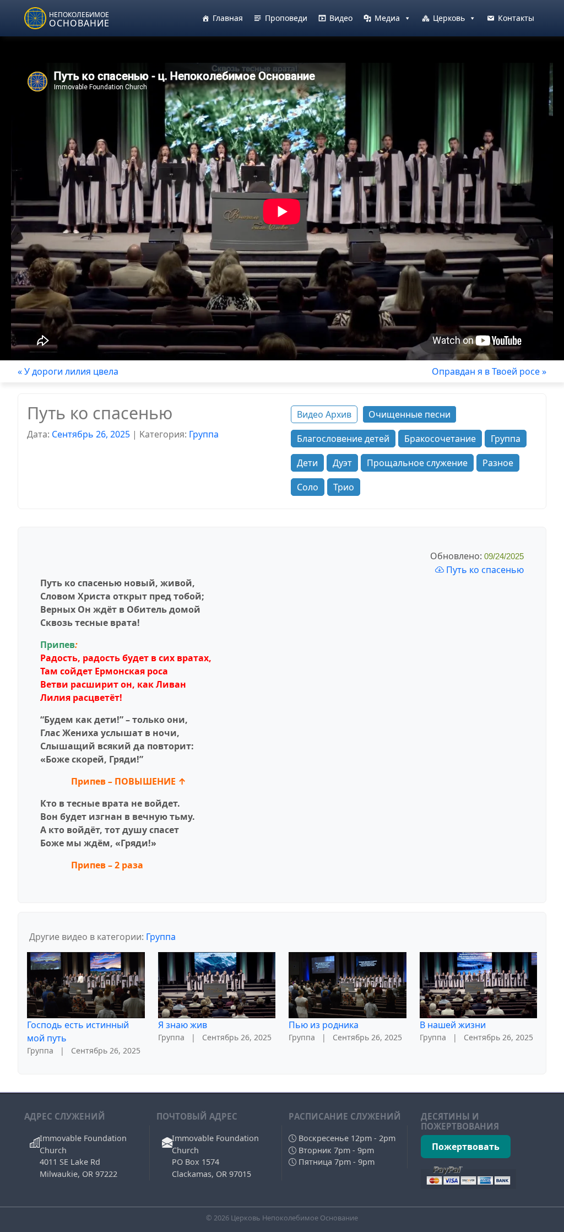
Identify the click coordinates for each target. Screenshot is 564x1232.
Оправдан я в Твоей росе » (489, 371)
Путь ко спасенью (484, 570)
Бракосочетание (440, 439)
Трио (343, 487)
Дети (307, 463)
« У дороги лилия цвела (68, 371)
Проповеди (286, 18)
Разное (497, 463)
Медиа (387, 18)
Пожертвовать (466, 1147)
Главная (228, 18)
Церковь (449, 18)
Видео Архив (324, 414)
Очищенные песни (409, 414)
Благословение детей (343, 439)
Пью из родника (324, 1025)
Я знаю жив (182, 1025)
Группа (204, 434)
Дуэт (342, 463)
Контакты (516, 18)
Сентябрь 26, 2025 (91, 434)
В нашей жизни (453, 1025)
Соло (307, 487)
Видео (340, 18)
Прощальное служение (417, 463)
